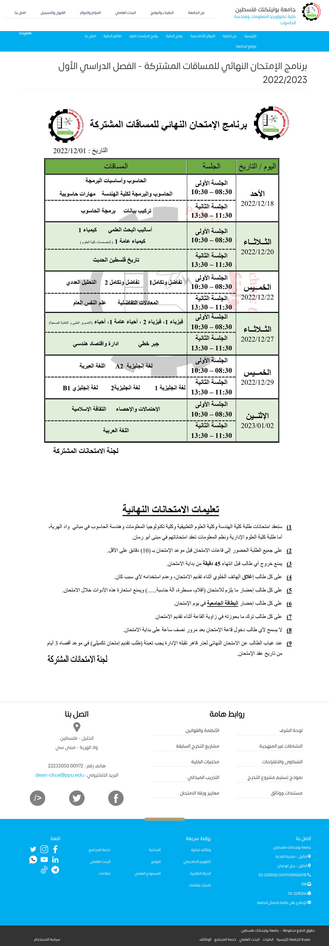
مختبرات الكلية (205, 762)
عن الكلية (230, 36)
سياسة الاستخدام (47, 939)
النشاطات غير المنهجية (281, 746)
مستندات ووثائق (287, 793)
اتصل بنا (20, 13)
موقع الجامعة (246, 46)
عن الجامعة (196, 13)
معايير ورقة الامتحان (199, 793)
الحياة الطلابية (200, 873)
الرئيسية (250, 36)
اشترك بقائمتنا (200, 885)
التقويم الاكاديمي (197, 862)
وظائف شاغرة (201, 850)
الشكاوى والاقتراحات (282, 762)
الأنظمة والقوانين (202, 730)
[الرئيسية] (311, 11)
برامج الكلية (174, 36)
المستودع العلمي (148, 873)
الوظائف (205, 939)
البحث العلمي (125, 13)
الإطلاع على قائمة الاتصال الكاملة (282, 903)
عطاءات (105, 873)
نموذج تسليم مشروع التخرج (275, 777)
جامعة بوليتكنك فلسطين (265, 9)
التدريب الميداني (203, 777)
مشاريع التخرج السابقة (197, 746)
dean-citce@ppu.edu (59, 775)
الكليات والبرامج (162, 13)
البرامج (156, 862)
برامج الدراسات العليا (143, 36)
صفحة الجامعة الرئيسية (293, 939)
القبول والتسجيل (53, 13)
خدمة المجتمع (100, 850)
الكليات (268, 939)
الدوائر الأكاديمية (202, 36)
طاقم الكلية (113, 36)
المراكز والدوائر (90, 13)
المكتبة (155, 850)
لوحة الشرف (291, 730)
